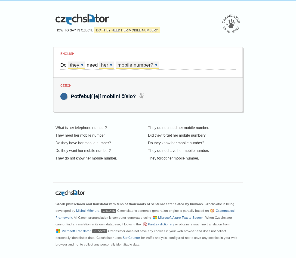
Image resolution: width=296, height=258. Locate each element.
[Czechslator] (82, 19)
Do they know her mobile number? (176, 143)
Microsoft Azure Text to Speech (181, 217)
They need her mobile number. (80, 135)
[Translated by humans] (231, 23)
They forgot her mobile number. (173, 158)
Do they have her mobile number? (83, 143)
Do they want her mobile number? (83, 151)
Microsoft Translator (76, 231)
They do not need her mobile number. (178, 128)
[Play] (63, 96)
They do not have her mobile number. (178, 151)
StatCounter (131, 238)
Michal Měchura (87, 210)
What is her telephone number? (81, 128)
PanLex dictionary (161, 224)
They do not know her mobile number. (86, 158)
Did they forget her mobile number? (177, 135)
